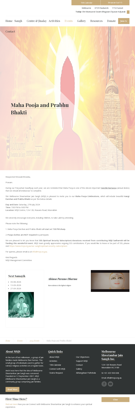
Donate (111, 21)
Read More (12, 389)
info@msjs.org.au (39, 251)
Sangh (18, 21)
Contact (10, 31)
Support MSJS (82, 361)
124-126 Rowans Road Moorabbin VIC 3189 (112, 366)
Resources (96, 21)
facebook (104, 384)
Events (69, 21)
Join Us (123, 21)
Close (115, 399)
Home (9, 21)
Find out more (12, 404)
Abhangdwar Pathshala (86, 373)
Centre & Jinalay (37, 21)
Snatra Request (56, 373)
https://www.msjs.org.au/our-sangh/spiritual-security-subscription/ (38, 246)
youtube (110, 384)
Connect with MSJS (57, 369)
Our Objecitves (82, 357)
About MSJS (54, 357)
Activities (54, 21)
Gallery (81, 21)
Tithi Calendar (86, 2)
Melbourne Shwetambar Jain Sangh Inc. (20, 7)
